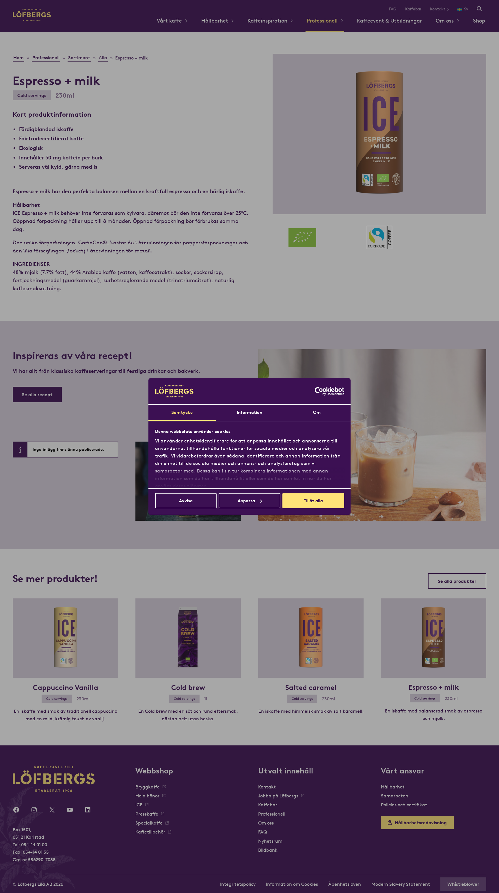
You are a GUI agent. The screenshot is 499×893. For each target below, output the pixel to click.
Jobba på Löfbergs (278, 796)
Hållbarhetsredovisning (421, 822)
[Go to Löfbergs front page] (32, 19)
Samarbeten (394, 796)
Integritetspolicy (238, 884)
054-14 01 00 (34, 844)
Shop (479, 20)
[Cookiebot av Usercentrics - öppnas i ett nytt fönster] (319, 391)
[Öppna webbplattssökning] (479, 9)
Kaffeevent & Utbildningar (389, 20)
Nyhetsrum (270, 841)
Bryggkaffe (147, 787)
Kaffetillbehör (150, 832)
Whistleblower (463, 884)
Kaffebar (413, 9)
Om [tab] (317, 412)
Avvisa (186, 500)
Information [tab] (249, 412)
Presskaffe (146, 814)
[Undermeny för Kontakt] (450, 9)
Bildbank (268, 850)
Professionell (322, 20)
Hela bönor (147, 796)
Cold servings (31, 95)
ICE (138, 805)
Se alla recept (37, 394)
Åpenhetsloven (344, 884)
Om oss (445, 20)
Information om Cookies (292, 884)
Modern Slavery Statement (400, 884)
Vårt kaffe (169, 20)
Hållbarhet (214, 20)
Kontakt (437, 9)
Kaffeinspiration (267, 20)
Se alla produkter (457, 581)
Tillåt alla (313, 500)
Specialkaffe (149, 823)
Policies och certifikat (404, 805)
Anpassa (246, 500)
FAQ (392, 9)
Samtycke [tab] (182, 412)
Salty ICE (372, 509)
